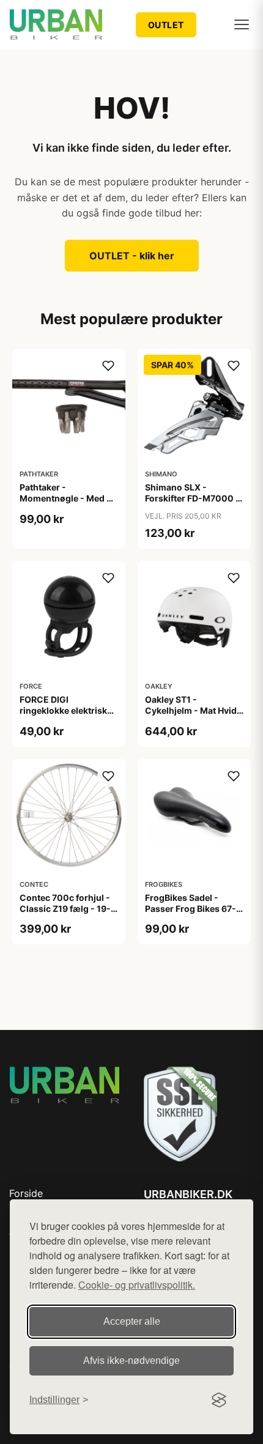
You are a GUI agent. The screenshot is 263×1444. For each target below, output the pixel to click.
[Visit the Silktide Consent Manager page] (219, 1400)
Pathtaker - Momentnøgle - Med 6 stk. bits (66, 498)
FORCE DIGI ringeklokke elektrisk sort (63, 710)
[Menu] (241, 24)
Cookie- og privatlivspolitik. (136, 1285)
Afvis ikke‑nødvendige (131, 1360)
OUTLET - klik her (131, 256)
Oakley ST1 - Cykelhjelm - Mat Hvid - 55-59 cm (194, 710)
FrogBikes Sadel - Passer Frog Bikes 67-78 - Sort (190, 908)
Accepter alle (131, 1321)
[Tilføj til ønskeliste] (108, 366)
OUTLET (166, 25)
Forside (26, 1193)
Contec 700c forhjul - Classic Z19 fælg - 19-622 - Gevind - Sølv (65, 908)
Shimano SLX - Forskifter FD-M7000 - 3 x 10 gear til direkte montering (192, 504)
